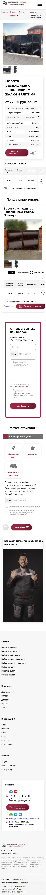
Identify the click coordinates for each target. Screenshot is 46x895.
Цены (11, 272)
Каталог (5, 641)
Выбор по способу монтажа (13, 663)
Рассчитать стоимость (14, 153)
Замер (4, 708)
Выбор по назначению (11, 651)
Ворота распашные (23, 13)
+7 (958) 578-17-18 (23, 340)
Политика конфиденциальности (15, 883)
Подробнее (21, 892)
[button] (4, 199)
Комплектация (39, 272)
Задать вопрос (33, 153)
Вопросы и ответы (9, 766)
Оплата (4, 696)
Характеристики (23, 272)
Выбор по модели (9, 647)
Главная (4, 12)
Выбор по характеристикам (13, 659)
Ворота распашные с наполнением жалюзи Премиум (19, 212)
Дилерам (5, 700)
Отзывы (4, 737)
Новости (5, 729)
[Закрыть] (40, 889)
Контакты (5, 741)
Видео (4, 733)
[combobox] (14, 354)
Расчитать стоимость (33, 306)
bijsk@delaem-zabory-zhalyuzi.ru (24, 819)
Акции (4, 762)
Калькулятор (6, 769)
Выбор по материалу (10, 655)
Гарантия (5, 704)
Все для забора (8, 675)
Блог (3, 725)
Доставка (5, 692)
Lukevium (21, 879)
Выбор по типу (7, 667)
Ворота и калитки (9, 671)
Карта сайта (6, 744)
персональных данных (20, 386)
